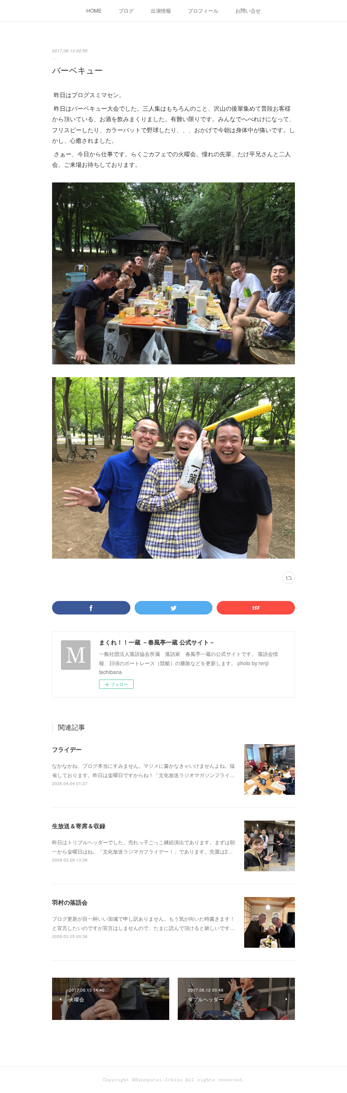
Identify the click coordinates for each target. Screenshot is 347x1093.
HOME (94, 10)
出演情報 (161, 10)
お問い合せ (248, 10)
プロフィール (203, 10)
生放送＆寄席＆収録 (78, 825)
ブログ (126, 10)
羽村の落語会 (70, 902)
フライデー (67, 749)
